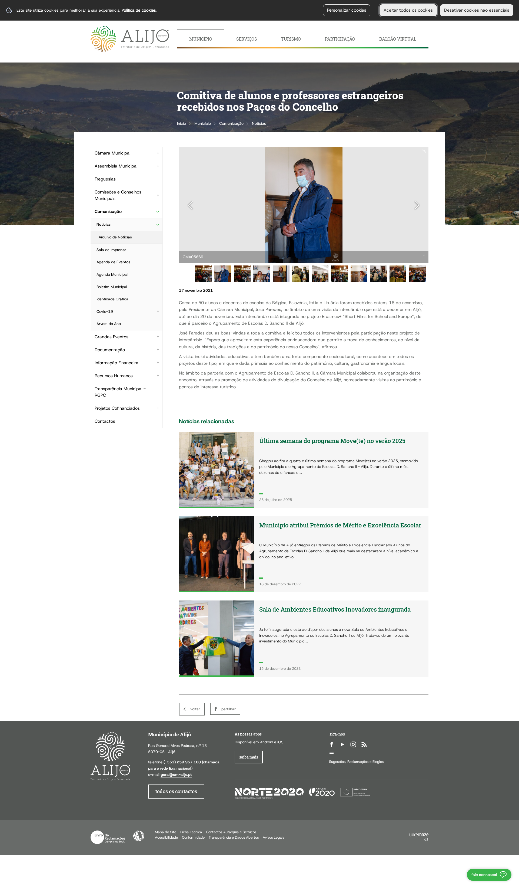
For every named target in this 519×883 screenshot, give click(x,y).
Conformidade (193, 837)
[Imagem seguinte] (417, 205)
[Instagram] (353, 744)
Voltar (195, 709)
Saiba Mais (248, 757)
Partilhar (228, 709)
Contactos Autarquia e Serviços (231, 832)
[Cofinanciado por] (302, 793)
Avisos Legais (273, 837)
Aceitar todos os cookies (408, 10)
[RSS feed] (364, 744)
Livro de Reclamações (108, 837)
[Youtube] (342, 744)
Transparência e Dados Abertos (234, 837)
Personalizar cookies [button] (346, 10)
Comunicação (231, 123)
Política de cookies (139, 10)
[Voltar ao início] (130, 39)
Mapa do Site (165, 832)
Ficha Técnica (191, 832)
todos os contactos (176, 791)
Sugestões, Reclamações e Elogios (356, 761)
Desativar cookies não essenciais (476, 10)
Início (181, 123)
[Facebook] (331, 744)
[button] (203, 273)
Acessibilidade (138, 836)
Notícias (259, 123)
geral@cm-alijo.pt (176, 774)
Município (202, 123)
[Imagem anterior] (190, 205)
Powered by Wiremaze (419, 837)
